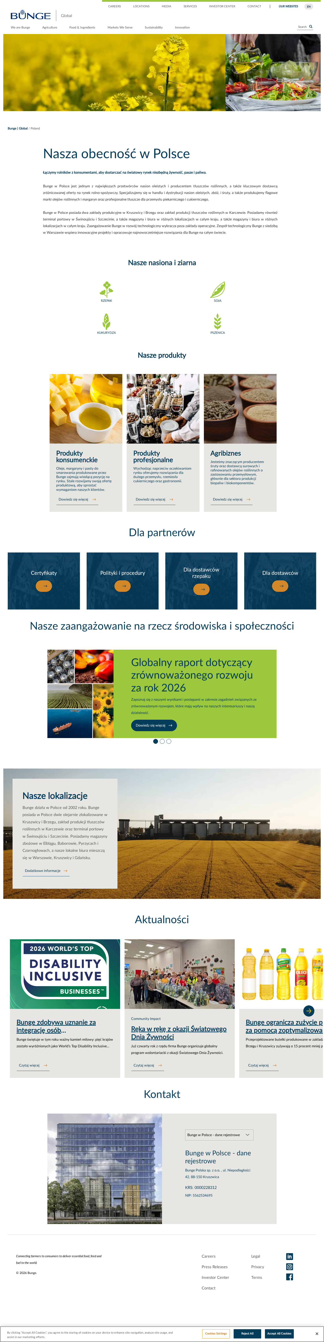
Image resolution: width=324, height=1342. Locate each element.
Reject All (247, 1333)
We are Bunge (20, 27)
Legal (255, 1256)
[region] (162, 1334)
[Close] (317, 1333)
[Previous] (22, 1010)
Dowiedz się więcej (74, 499)
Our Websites (288, 6)
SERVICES (190, 6)
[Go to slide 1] (155, 740)
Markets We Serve (120, 27)
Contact (208, 1288)
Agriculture (49, 27)
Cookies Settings (216, 1333)
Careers (209, 1256)
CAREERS (114, 6)
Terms (256, 1278)
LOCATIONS (141, 6)
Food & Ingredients (82, 27)
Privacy (257, 1267)
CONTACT (254, 6)
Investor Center (215, 1278)
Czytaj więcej (29, 1065)
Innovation (182, 27)
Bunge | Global (18, 128)
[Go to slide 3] (168, 740)
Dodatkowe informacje (42, 871)
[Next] (309, 1010)
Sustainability (154, 27)
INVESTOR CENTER (222, 6)
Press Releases (215, 1267)
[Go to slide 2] (162, 740)
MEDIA (166, 6)
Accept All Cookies (279, 1333)
